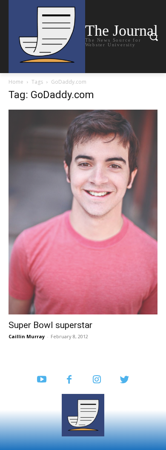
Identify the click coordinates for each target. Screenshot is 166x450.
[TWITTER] (124, 380)
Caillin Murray (27, 336)
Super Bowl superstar (50, 325)
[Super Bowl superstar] (83, 212)
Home (16, 81)
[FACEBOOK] (69, 380)
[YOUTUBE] (41, 380)
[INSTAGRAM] (97, 380)
